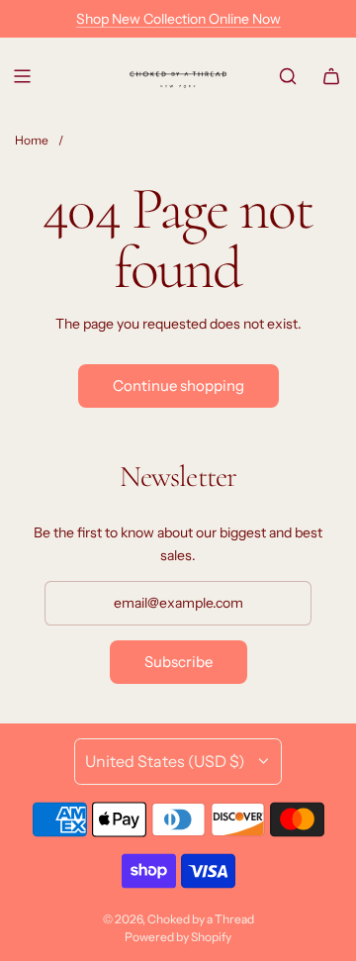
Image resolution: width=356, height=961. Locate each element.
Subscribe (178, 661)
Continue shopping (178, 385)
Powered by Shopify (178, 936)
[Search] (288, 76)
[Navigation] (22, 76)
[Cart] (331, 76)
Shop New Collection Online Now (178, 19)
